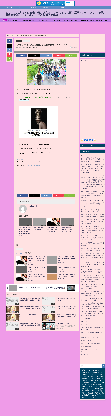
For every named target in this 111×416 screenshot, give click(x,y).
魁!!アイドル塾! (85, 354)
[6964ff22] (46, 72)
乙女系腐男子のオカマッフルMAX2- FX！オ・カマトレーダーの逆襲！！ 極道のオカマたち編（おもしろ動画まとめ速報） (92, 202)
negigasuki (74, 47)
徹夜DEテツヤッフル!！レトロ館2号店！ (91, 337)
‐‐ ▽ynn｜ (27, 41)
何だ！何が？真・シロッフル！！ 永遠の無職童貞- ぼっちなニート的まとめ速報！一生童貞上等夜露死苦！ (92, 221)
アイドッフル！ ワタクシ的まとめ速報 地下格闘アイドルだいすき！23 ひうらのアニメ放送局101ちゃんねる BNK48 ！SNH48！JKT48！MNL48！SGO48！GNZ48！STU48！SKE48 (92, 168)
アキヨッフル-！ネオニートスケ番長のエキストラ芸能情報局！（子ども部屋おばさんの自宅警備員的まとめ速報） (92, 286)
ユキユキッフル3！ (86, 318)
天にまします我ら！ (86, 324)
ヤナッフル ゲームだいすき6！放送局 (90, 343)
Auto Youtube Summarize (32, 165)
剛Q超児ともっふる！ (86, 340)
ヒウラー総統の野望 (86, 346)
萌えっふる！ (84, 321)
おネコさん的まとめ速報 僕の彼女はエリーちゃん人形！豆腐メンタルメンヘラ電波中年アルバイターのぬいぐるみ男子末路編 (92, 159)
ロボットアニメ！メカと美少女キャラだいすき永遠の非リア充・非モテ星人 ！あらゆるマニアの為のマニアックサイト (92, 237)
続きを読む (20, 159)
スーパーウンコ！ (85, 206)
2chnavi (83, 61)
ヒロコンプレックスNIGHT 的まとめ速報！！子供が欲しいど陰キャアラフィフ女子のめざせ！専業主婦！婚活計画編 (92, 313)
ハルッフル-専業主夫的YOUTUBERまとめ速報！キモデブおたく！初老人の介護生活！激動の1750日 (92, 243)
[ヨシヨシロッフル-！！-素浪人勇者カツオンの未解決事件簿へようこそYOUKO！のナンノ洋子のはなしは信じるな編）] (92, 293)
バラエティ (19, 41)
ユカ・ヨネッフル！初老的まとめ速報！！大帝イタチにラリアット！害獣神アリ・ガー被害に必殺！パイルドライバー (92, 264)
